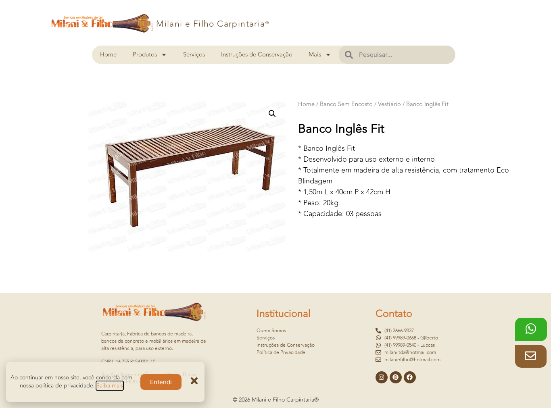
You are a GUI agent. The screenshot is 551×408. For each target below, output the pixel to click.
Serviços (194, 54)
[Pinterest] (396, 377)
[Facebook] (410, 377)
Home (108, 54)
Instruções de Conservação (256, 54)
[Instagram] (382, 377)
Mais (315, 54)
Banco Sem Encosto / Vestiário (360, 104)
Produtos (145, 54)
